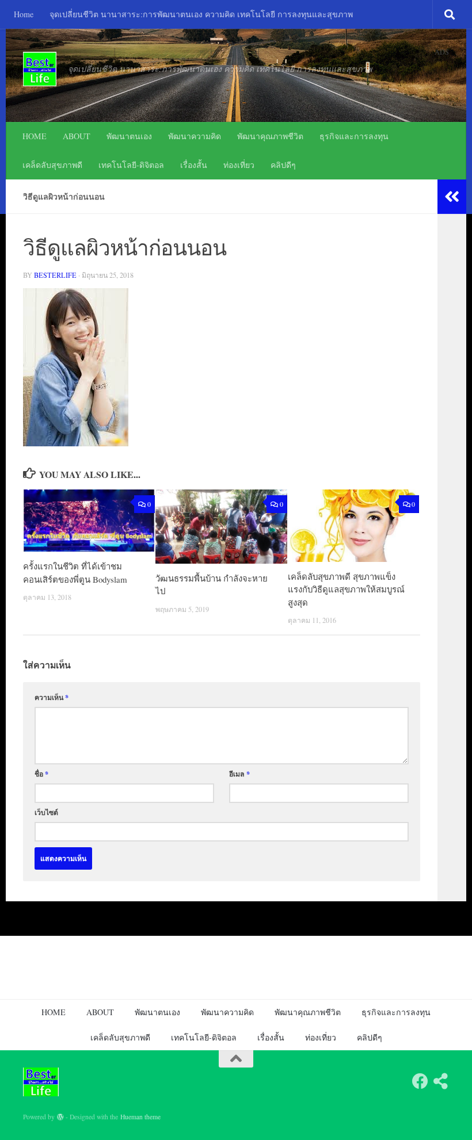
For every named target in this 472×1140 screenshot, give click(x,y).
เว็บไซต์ (46, 812)
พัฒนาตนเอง (129, 136)
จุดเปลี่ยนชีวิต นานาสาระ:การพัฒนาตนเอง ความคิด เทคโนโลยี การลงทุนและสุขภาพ (201, 14)
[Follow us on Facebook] (420, 1081)
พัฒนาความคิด (194, 136)
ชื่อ (41, 773)
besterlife (55, 275)
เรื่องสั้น (193, 164)
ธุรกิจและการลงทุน (354, 136)
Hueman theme (140, 1116)
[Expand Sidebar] (451, 196)
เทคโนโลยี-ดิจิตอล (131, 164)
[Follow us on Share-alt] (441, 1081)
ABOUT (76, 136)
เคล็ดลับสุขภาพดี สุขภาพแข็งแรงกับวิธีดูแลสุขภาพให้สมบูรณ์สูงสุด (346, 589)
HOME (34, 136)
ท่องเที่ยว (238, 164)
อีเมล (239, 773)
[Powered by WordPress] (60, 1117)
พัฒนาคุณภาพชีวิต (270, 136)
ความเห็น (51, 697)
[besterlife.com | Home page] (39, 69)
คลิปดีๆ (283, 164)
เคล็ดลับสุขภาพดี (52, 164)
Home (23, 14)
